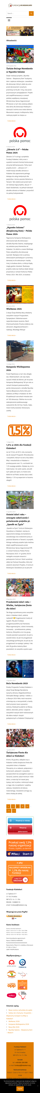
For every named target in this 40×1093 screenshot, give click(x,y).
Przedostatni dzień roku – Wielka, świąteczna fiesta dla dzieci (19, 605)
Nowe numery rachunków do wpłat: (20, 1010)
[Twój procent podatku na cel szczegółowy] (20, 883)
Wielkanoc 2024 (14, 308)
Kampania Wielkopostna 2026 (19, 1024)
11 (9, 810)
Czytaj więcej (11, 121)
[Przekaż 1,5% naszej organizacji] (20, 856)
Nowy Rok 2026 (14, 1027)
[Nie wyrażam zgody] (38, 1086)
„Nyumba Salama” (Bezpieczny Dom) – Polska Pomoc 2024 (19, 230)
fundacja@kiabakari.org (23, 1065)
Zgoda (20, 1088)
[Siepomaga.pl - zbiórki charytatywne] (20, 834)
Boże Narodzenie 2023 (17, 683)
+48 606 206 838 (21, 1062)
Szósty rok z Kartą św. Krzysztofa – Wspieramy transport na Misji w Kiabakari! (19, 1016)
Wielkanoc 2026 (14, 1021)
